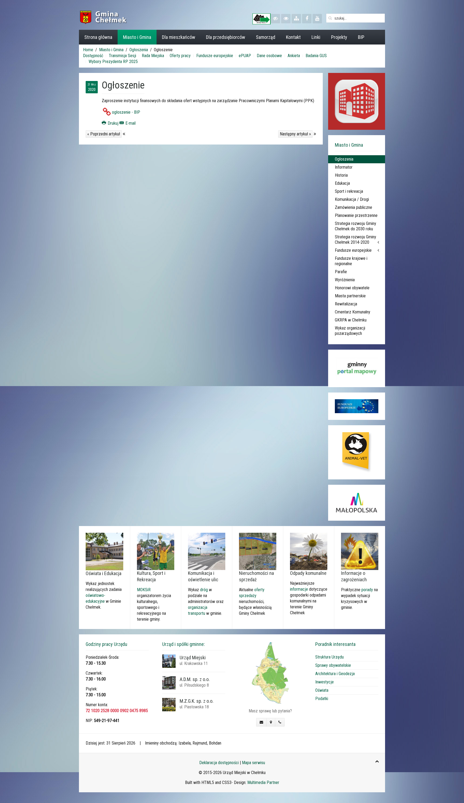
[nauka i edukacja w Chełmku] (104, 551)
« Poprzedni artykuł (103, 133)
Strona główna (98, 37)
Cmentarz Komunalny (352, 311)
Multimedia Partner (263, 782)
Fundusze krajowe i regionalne (351, 261)
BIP (361, 37)
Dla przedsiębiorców (225, 37)
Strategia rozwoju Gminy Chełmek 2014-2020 (355, 239)
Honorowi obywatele (352, 287)
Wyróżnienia (345, 279)
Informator (344, 167)
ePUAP (245, 55)
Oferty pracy (180, 55)
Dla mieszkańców (178, 37)
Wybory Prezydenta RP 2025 (113, 61)
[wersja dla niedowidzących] (275, 18)
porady (367, 589)
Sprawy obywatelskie (333, 665)
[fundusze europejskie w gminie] (356, 406)
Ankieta (294, 55)
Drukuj (113, 123)
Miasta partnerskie (350, 295)
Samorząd (265, 37)
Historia (341, 175)
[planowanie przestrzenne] (257, 551)
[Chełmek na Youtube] (317, 18)
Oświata (321, 690)
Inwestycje (324, 681)
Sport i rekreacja (349, 191)
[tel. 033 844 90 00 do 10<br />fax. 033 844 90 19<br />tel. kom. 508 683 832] (280, 722)
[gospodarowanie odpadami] (308, 551)
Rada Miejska (153, 55)
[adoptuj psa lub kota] (356, 452)
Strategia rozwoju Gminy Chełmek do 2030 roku (355, 226)
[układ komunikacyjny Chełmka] (206, 551)
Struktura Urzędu (329, 657)
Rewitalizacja (346, 303)
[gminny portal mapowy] (356, 368)
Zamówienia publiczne (353, 207)
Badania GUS (316, 55)
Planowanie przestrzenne (356, 215)
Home (88, 49)
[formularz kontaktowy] (261, 722)
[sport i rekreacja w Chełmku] (155, 551)
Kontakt (293, 37)
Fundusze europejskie (214, 55)
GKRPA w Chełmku (351, 320)
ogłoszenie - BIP (126, 112)
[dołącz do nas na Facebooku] (306, 18)
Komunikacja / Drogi (352, 199)
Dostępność (93, 55)
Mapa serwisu (253, 762)
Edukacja (342, 183)
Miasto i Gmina (137, 37)
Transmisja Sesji (122, 55)
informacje (299, 589)
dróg (204, 589)
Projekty (339, 37)
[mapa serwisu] (296, 18)
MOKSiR (144, 589)
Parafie (341, 271)
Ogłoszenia (138, 49)
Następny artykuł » (295, 133)
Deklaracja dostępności (219, 762)
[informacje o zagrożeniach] (359, 551)
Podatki (321, 698)
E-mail (130, 123)
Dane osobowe (269, 55)
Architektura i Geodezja (335, 673)
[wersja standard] (286, 18)
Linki (315, 37)
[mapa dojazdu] (270, 672)
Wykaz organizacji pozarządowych (350, 330)
